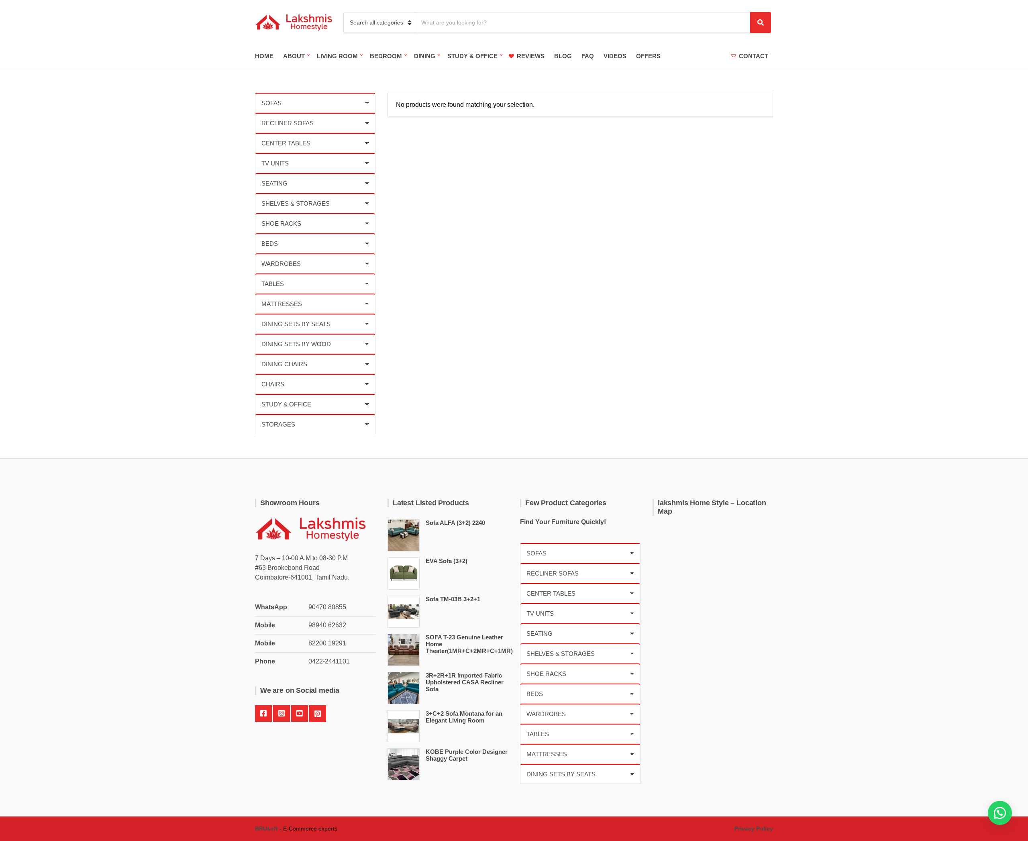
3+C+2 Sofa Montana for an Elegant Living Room (464, 717)
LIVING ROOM (337, 56)
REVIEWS (531, 56)
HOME (264, 56)
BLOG (563, 56)
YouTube (299, 713)
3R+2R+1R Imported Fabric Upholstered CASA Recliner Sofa (465, 682)
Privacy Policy (753, 828)
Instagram (281, 713)
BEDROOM (386, 56)
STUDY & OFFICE (472, 56)
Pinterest (317, 713)
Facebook (263, 713)
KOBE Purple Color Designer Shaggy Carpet (467, 755)
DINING (424, 56)
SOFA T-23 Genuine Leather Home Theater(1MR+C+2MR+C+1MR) (469, 644)
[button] (1000, 813)
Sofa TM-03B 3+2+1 (453, 599)
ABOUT (294, 56)
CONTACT (753, 56)
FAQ (587, 56)
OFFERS (648, 56)
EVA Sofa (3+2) (446, 560)
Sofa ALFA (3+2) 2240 (455, 522)
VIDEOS (615, 56)
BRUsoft (266, 828)
